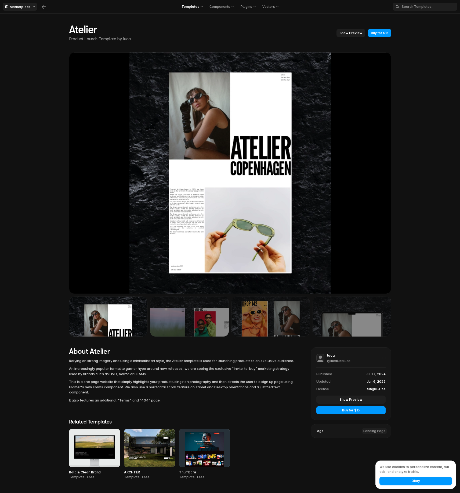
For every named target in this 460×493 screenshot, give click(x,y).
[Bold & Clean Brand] (94, 454)
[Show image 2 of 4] (189, 316)
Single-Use (376, 389)
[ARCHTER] (149, 454)
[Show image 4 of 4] (352, 316)
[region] (230, 173)
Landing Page (374, 431)
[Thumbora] (204, 454)
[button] (350, 33)
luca (127, 38)
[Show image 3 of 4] (270, 316)
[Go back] (44, 7)
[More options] (384, 358)
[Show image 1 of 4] (108, 316)
